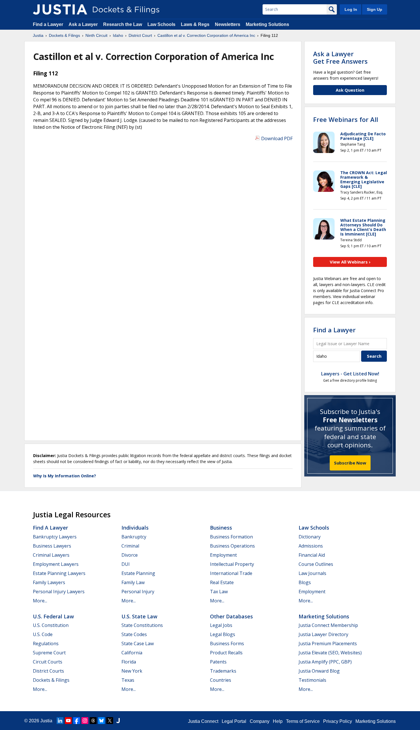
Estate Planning (138, 573)
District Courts (48, 671)
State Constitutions (142, 625)
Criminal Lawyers (51, 555)
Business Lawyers (52, 546)
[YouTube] (68, 720)
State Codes (134, 634)
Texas (127, 680)
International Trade (231, 573)
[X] (109, 720)
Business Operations (232, 546)
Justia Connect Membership (328, 625)
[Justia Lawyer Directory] (118, 720)
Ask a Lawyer (84, 24)
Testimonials (312, 680)
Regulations (46, 643)
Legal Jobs (221, 625)
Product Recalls (226, 652)
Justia (46, 720)
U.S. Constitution (51, 625)
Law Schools (161, 24)
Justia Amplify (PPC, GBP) (325, 662)
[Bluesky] (101, 720)
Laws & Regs (195, 24)
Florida (128, 662)
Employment (223, 555)
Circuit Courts (47, 662)
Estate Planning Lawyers (59, 573)
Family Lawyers (49, 582)
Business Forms (227, 643)
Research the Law (122, 24)
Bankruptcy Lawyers (55, 537)
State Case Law (137, 643)
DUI (125, 564)
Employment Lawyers (56, 564)
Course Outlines (316, 564)
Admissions (311, 546)
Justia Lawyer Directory (323, 634)
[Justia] (60, 9)
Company (259, 721)
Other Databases (231, 616)
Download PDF (277, 138)
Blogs (305, 582)
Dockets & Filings (51, 680)
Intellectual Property (232, 564)
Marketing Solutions (267, 24)
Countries (220, 680)
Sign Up (374, 9)
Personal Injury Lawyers (59, 591)
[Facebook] (76, 720)
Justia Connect (203, 721)
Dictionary (310, 537)
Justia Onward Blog (319, 671)
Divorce (129, 555)
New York (131, 671)
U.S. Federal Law (53, 616)
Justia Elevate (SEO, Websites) (330, 652)
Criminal (130, 546)
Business (221, 527)
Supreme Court (49, 652)
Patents (218, 662)
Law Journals (312, 573)
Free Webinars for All (345, 119)
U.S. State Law (139, 616)
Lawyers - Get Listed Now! (350, 374)
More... (40, 601)
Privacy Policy (337, 721)
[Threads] (93, 720)
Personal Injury (137, 591)
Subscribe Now (350, 463)
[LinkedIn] (60, 720)
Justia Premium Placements (328, 643)
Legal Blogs (222, 634)
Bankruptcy (133, 537)
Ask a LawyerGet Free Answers (340, 57)
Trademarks (223, 671)
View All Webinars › (350, 262)
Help (278, 721)
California (131, 652)
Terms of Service (303, 721)
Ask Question (350, 90)
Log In (351, 9)
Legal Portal (234, 721)
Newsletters (227, 24)
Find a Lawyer (48, 24)
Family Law (133, 582)
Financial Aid (312, 555)
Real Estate (222, 582)
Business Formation (231, 537)
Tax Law (219, 591)
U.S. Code (43, 634)
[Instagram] (84, 720)
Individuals (135, 527)
